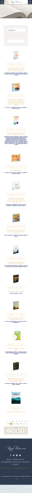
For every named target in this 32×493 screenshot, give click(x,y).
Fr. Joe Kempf (9, 235)
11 (14, 424)
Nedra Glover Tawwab (12, 136)
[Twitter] (14, 455)
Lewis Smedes (14, 293)
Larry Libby (9, 172)
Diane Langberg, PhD (12, 383)
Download (16, 408)
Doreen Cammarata (12, 204)
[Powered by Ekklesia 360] (16, 479)
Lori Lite (9, 107)
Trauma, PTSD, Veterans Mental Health (16, 266)
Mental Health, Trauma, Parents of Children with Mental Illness (16, 74)
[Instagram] (17, 455)
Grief (20, 293)
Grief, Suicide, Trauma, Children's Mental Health (16, 205)
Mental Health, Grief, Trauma (19, 384)
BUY (21, 64)
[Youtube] (20, 455)
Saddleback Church (12, 352)
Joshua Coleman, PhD (12, 73)
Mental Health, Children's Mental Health (19, 108)
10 (11, 424)
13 (20, 424)
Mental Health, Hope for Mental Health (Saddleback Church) (16, 353)
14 (24, 424)
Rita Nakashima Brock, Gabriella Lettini (17, 265)
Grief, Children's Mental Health (21, 236)
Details (12, 64)
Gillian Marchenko (12, 321)
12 (17, 424)
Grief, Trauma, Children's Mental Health (19, 173)
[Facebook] (11, 455)
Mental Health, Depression (20, 322)
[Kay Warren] (16, 2)
